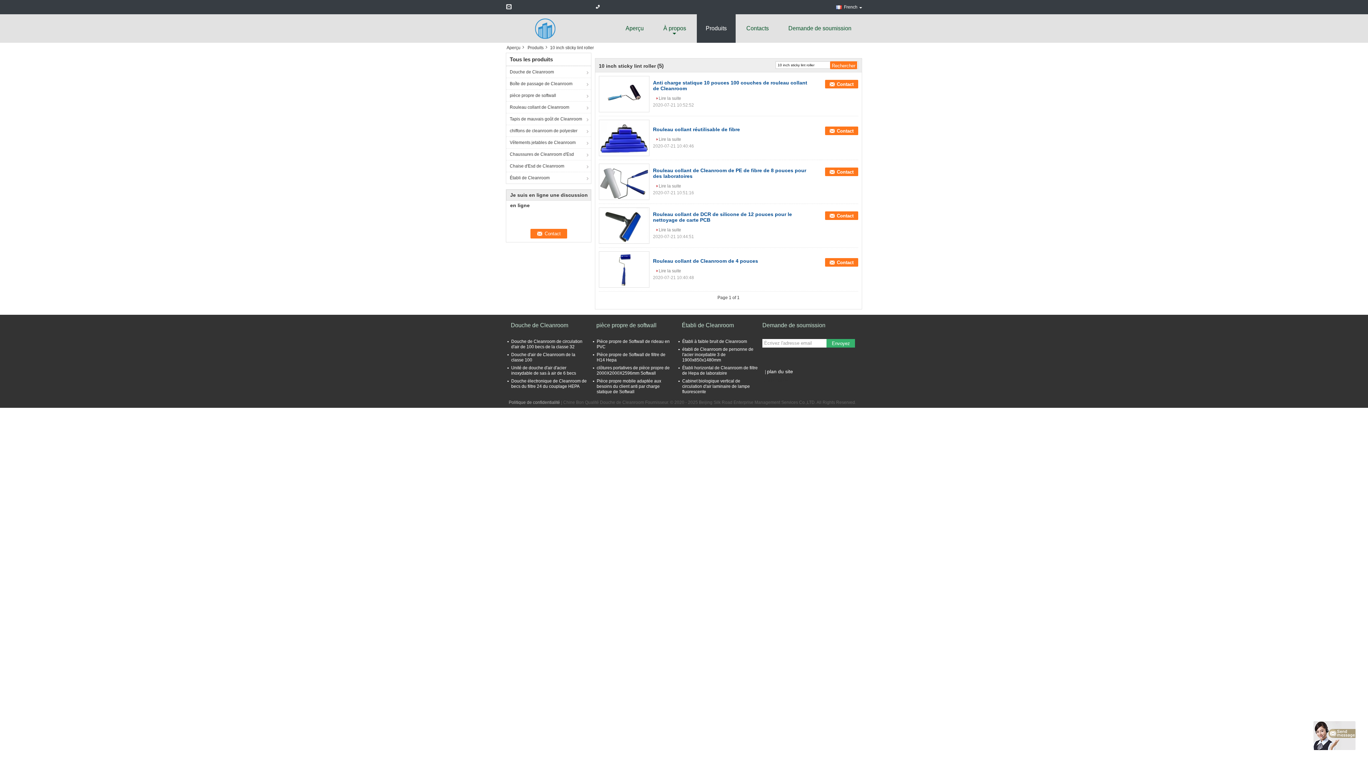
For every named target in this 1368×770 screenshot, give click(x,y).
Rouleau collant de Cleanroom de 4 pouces (705, 261)
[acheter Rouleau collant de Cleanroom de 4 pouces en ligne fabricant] (624, 269)
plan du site (780, 371)
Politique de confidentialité (534, 402)
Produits (716, 28)
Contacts (757, 28)
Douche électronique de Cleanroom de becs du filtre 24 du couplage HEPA (549, 384)
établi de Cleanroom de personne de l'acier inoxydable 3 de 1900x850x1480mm (717, 355)
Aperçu (635, 28)
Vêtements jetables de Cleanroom (543, 142)
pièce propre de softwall (533, 95)
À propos (674, 28)
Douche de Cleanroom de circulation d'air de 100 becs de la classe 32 (546, 344)
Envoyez (841, 343)
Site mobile (777, 380)
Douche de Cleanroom (532, 72)
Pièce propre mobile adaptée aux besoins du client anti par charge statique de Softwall (629, 386)
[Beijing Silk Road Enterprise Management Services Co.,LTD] (545, 28)
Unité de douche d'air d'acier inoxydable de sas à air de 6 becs (543, 370)
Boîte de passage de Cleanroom (541, 83)
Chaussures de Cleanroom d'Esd (542, 154)
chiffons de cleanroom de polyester (543, 130)
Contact (845, 84)
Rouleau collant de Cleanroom (539, 107)
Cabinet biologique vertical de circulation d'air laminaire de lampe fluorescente (716, 386)
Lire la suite (670, 98)
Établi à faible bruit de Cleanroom (714, 341)
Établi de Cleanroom (530, 177)
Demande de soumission (819, 28)
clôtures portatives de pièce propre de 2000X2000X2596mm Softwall (633, 370)
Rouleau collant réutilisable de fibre (696, 129)
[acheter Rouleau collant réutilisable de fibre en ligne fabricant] (624, 138)
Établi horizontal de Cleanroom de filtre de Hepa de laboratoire (720, 370)
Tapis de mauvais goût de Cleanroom (546, 119)
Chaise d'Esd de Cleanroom (537, 166)
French (850, 7)
